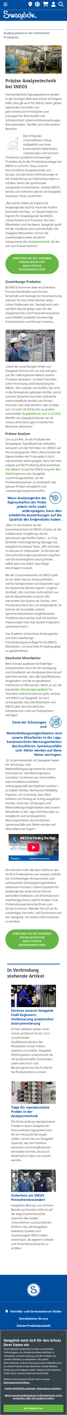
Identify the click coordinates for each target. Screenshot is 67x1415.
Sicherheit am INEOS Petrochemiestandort (28, 1197)
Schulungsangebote (34, 689)
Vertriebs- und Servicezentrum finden (35, 1311)
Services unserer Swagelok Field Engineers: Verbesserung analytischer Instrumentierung (32, 1017)
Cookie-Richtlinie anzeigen (20, 1388)
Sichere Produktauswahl (33, 1326)
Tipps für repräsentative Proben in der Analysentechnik (30, 1111)
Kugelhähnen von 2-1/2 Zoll (41, 414)
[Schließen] (63, 1335)
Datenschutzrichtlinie (16, 1382)
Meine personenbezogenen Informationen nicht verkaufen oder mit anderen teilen (33, 1397)
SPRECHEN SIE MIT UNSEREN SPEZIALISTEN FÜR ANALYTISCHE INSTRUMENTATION (32, 263)
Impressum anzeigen (49, 1388)
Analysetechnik (39, 242)
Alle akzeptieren (33, 1408)
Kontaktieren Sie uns (33, 1319)
